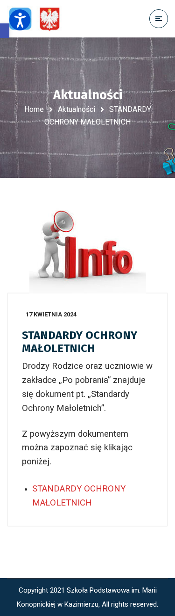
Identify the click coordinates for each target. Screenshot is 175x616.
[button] (4, 30)
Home (34, 109)
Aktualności (76, 109)
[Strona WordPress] (38, 19)
